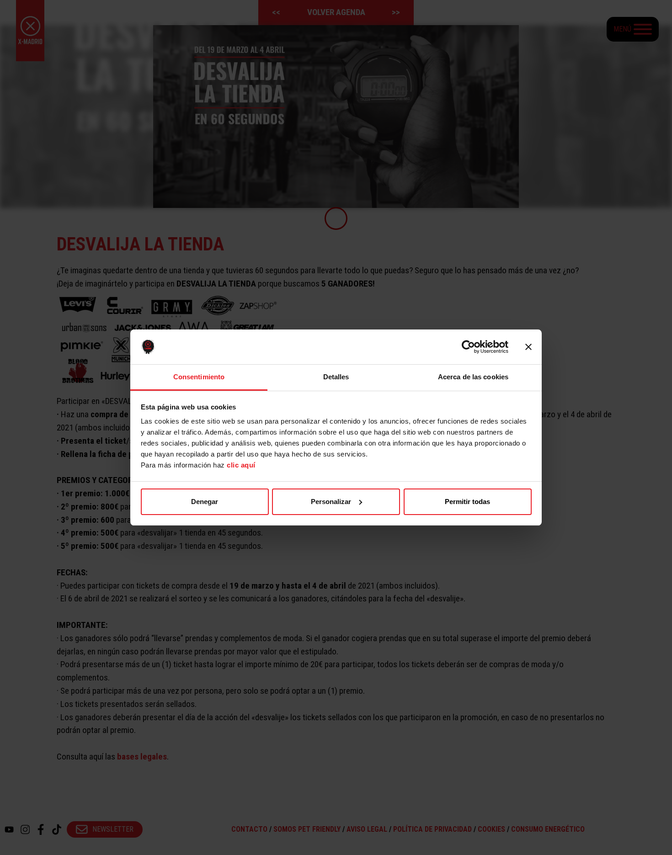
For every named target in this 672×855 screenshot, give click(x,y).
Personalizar (331, 501)
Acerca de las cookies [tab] (473, 377)
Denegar (204, 501)
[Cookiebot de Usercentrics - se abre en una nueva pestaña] (468, 347)
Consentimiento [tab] (198, 377)
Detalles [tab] (336, 377)
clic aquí (241, 465)
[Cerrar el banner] (528, 347)
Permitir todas (467, 501)
